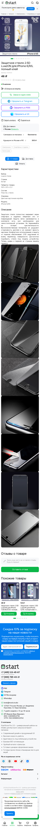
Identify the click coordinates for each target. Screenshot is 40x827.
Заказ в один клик (22, 95)
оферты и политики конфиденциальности (19, 652)
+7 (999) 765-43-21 (10, 677)
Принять (9, 813)
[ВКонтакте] (27, 761)
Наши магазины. (21, 708)
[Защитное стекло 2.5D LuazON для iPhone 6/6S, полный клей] (20, 36)
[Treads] (9, 761)
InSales (33, 794)
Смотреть (31, 9)
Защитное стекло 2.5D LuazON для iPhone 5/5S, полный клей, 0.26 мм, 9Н (30, 608)
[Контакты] (37, 3)
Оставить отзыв (20, 569)
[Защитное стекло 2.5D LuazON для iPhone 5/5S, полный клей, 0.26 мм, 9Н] (30, 591)
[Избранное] (37, 18)
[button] (12, 58)
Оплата (22, 164)
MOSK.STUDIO (15, 794)
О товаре (14, 159)
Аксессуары (6, 151)
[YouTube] (15, 761)
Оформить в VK (21, 114)
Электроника (20, 14)
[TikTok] (21, 761)
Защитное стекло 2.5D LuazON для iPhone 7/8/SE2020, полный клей (10, 608)
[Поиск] (32, 3)
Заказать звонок (9, 683)
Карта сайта (20, 792)
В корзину (10, 614)
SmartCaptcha (8, 654)
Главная (3, 14)
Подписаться (31, 646)
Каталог (11, 14)
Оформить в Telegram (21, 101)
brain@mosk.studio (11, 703)
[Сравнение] (33, 18)
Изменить (15, 129)
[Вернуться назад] (3, 18)
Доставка (29, 159)
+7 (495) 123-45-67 (10, 672)
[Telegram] (3, 761)
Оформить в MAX (22, 107)
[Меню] (3, 3)
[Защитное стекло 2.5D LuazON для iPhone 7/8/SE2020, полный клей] (10, 591)
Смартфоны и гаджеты (21, 147)
